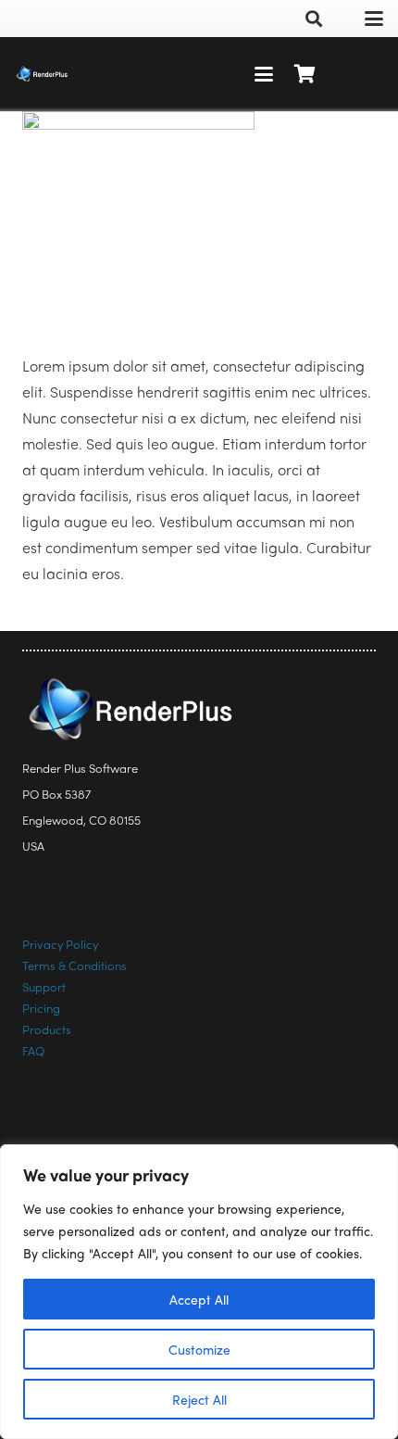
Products (46, 1029)
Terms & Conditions (74, 965)
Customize (199, 1349)
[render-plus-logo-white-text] (42, 74)
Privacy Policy (60, 944)
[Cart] (305, 74)
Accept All (199, 1299)
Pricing (41, 1007)
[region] (199, 1291)
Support (44, 986)
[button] (313, 18)
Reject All (199, 1399)
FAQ (33, 1050)
